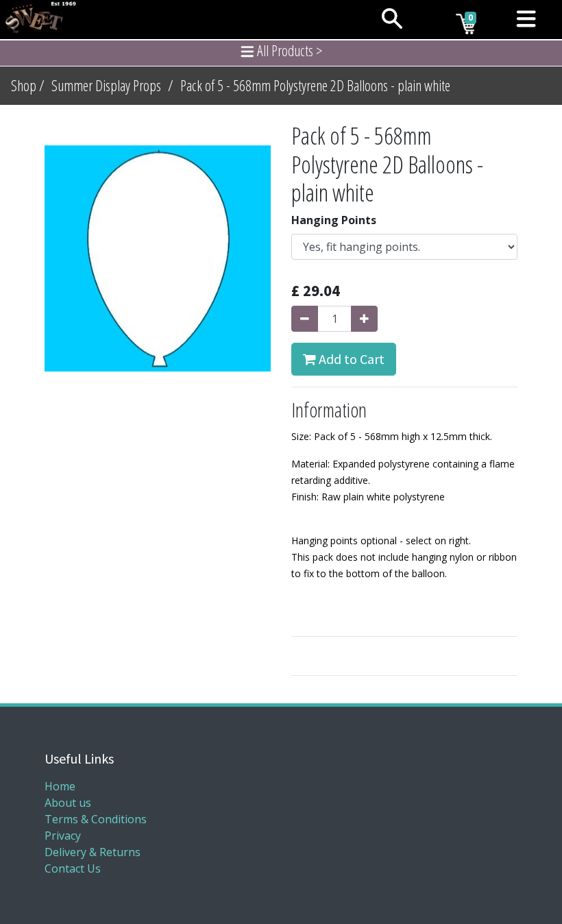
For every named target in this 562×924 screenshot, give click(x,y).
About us (68, 802)
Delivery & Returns (92, 852)
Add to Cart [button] (350, 358)
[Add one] (364, 319)
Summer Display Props (106, 85)
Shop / (28, 85)
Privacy (63, 835)
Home (60, 786)
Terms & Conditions (96, 819)
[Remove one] (304, 319)
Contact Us (73, 868)
